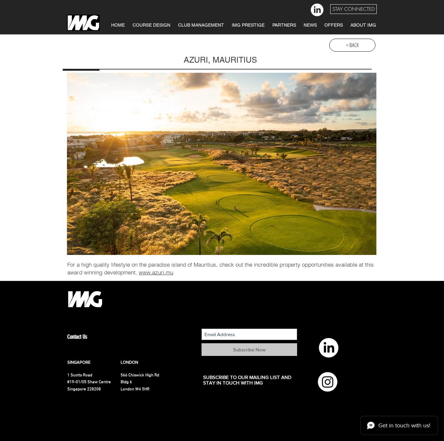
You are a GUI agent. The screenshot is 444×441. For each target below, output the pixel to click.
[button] (353, 9)
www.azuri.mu (156, 272)
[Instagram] (327, 382)
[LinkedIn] (317, 10)
